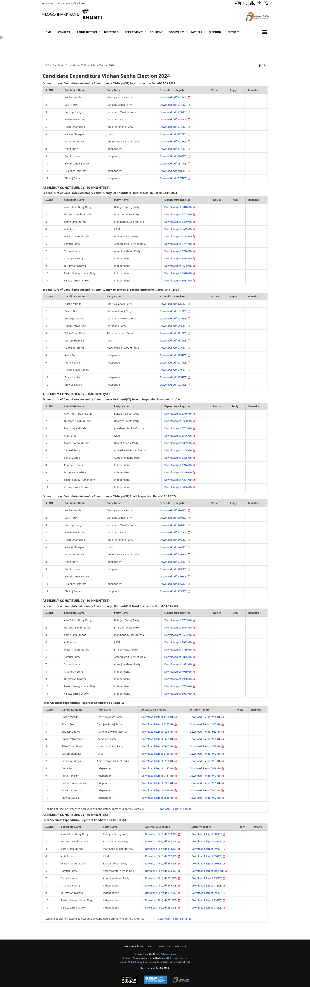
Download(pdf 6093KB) (174, 370)
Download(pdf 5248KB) (174, 126)
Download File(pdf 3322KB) (161, 893)
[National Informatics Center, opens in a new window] (155, 980)
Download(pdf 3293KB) (174, 517)
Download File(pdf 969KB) (205, 746)
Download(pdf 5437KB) (174, 326)
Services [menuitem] (233, 32)
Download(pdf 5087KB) (178, 693)
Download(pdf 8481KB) (174, 318)
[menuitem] (238, 3)
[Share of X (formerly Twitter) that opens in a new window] (265, 65)
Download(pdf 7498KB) (174, 576)
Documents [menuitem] (176, 32)
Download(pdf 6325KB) (178, 457)
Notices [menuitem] (196, 32)
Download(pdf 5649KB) (178, 229)
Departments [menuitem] (134, 32)
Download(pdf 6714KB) (178, 465)
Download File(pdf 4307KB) (161, 848)
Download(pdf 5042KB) (174, 104)
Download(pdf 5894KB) (174, 591)
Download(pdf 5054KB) (174, 119)
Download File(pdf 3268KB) (157, 761)
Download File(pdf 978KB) (207, 885)
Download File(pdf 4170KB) (157, 717)
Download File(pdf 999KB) (207, 900)
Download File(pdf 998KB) (207, 863)
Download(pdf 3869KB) (174, 583)
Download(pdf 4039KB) (178, 671)
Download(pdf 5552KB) (178, 635)
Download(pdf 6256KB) (178, 472)
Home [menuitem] (47, 32)
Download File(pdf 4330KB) (161, 841)
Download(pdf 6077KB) (174, 362)
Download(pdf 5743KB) (178, 620)
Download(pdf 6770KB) (178, 251)
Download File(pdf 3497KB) (161, 885)
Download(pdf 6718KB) (178, 236)
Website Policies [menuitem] (133, 946)
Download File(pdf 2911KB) (161, 878)
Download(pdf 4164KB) (178, 450)
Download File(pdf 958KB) (205, 739)
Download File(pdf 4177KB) (157, 768)
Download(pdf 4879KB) (174, 148)
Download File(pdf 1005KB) (207, 871)
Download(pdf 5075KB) (174, 97)
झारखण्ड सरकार (49, 3)
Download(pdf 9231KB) (174, 141)
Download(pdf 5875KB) (178, 657)
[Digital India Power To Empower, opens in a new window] (181, 980)
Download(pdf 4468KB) (174, 539)
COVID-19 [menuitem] (64, 32)
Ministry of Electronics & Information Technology (144, 961)
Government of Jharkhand (72, 3)
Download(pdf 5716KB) (174, 333)
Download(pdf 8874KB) (174, 163)
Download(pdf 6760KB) (174, 156)
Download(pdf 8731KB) (174, 355)
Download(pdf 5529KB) (174, 348)
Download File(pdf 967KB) (205, 761)
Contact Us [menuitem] (164, 946)
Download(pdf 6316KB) (178, 413)
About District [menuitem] (87, 32)
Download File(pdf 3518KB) (157, 797)
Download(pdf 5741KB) (178, 243)
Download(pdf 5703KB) (178, 214)
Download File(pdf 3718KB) (161, 900)
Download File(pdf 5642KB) (157, 746)
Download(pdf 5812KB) (174, 340)
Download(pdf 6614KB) (178, 627)
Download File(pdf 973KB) (205, 775)
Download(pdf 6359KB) (178, 221)
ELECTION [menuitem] (215, 32)
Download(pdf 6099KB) (178, 443)
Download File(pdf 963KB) (205, 724)
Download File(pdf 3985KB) (161, 834)
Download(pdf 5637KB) (178, 280)
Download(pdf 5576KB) (178, 435)
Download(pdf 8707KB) (174, 525)
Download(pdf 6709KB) (178, 686)
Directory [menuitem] (111, 32)
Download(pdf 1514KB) (174, 311)
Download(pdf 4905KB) (174, 510)
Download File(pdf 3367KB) (161, 907)
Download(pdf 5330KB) (174, 561)
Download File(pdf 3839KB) (161, 863)
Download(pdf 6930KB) (178, 679)
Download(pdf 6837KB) (174, 112)
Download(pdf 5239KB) (174, 384)
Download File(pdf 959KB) (205, 783)
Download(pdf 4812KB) (178, 664)
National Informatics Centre (173, 958)
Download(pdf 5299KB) (174, 554)
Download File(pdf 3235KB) (157, 724)
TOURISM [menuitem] (156, 32)
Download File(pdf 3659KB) (157, 739)
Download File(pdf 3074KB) (161, 856)
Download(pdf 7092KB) (178, 642)
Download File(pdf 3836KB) (157, 790)
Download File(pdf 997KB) (207, 856)
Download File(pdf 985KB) (207, 834)
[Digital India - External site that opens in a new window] (253, 24)
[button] (265, 32)
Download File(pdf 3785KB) (161, 871)
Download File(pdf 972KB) (205, 753)
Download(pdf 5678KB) (178, 273)
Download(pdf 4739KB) (178, 649)
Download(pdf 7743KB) (178, 428)
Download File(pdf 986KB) (207, 841)
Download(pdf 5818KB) (178, 207)
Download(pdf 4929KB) (174, 134)
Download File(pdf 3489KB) (157, 753)
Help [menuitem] (150, 946)
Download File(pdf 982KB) (205, 797)
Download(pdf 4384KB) (178, 479)
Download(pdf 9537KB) (174, 377)
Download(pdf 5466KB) (178, 487)
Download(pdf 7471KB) (174, 178)
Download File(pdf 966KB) (205, 717)
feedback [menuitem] (180, 946)
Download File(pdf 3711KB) (157, 775)
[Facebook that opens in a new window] (259, 65)
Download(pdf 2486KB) (174, 171)
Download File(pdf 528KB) (173, 809)
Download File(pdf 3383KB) (157, 783)
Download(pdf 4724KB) (174, 532)
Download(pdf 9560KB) (178, 421)
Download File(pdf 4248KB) (157, 731)
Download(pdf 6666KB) (178, 265)
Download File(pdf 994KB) (207, 848)
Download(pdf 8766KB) (174, 303)
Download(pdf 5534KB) (178, 258)
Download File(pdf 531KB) (173, 918)
